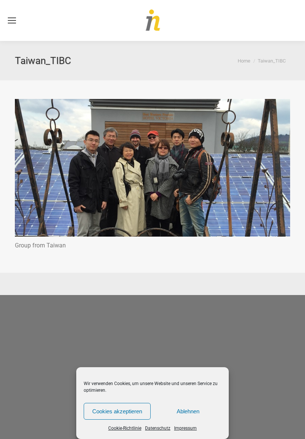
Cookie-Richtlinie (124, 428)
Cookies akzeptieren (117, 411)
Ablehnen (188, 411)
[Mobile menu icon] (11, 20)
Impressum (185, 428)
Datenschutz (157, 428)
